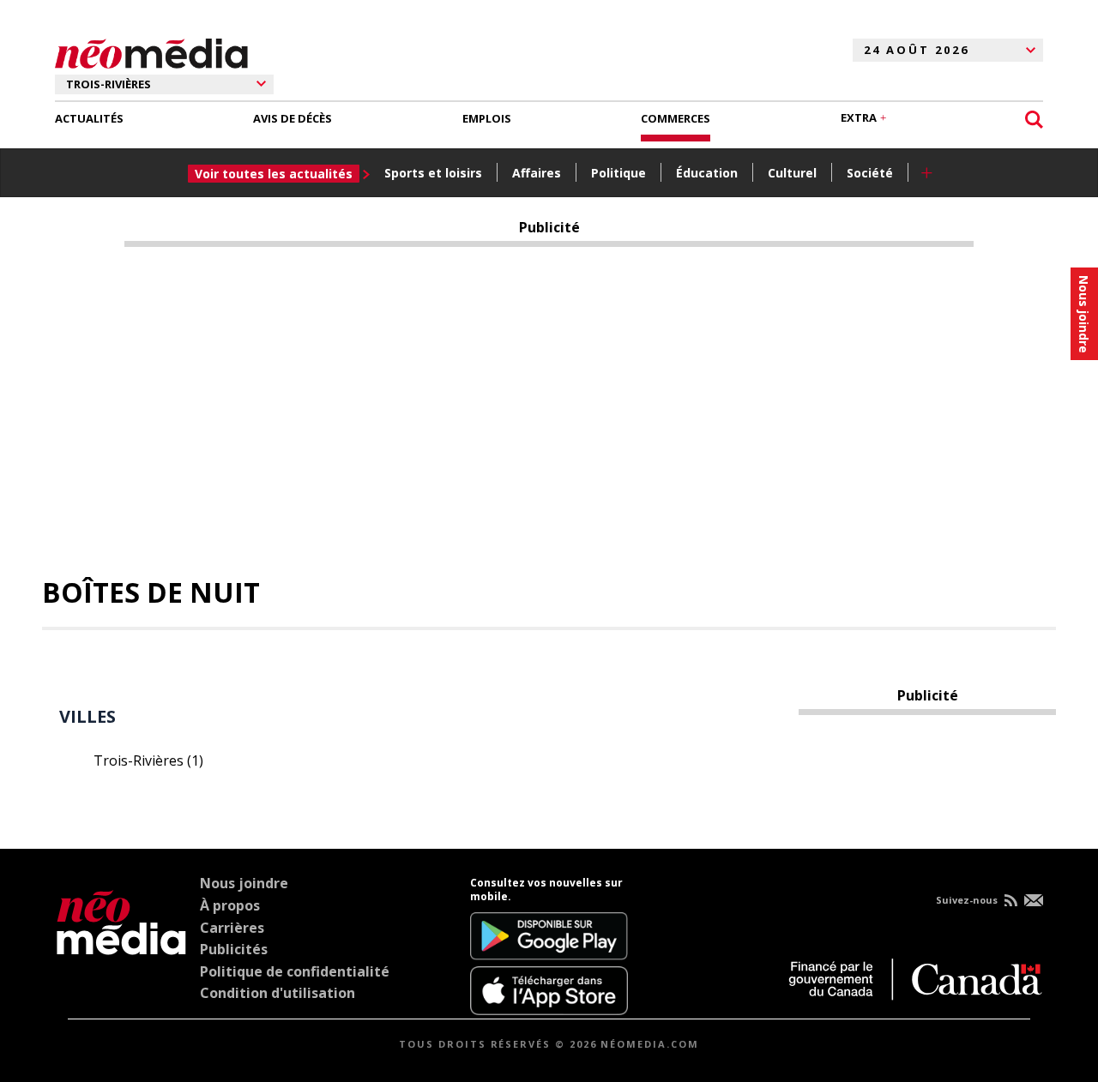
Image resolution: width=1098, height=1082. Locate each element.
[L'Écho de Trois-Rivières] (121, 946)
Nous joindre (244, 883)
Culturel (792, 173)
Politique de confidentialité (294, 971)
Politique (618, 173)
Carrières (232, 927)
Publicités (234, 949)
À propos (230, 905)
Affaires (536, 173)
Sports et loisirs (433, 173)
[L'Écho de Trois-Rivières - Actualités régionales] (151, 50)
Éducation (707, 173)
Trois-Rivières (148, 760)
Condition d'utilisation (277, 992)
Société (870, 173)
